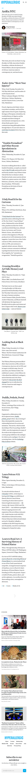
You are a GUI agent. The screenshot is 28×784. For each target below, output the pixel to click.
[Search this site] (23, 2)
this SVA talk (10, 170)
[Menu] (26, 2)
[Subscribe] (24, 770)
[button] (19, 741)
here (16, 437)
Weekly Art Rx (16, 586)
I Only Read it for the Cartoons (12, 216)
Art (3, 8)
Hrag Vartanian (10, 27)
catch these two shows (8, 130)
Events (8, 586)
